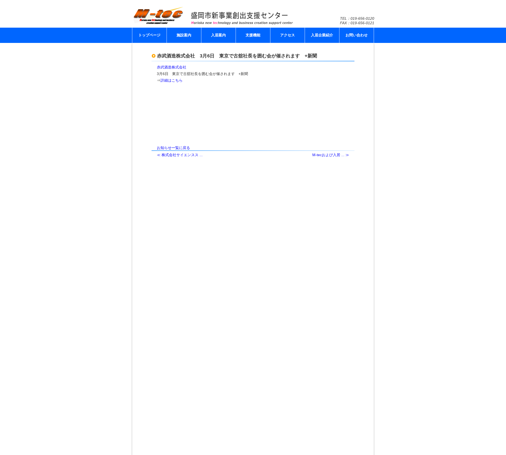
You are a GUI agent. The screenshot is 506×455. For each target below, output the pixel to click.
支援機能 (253, 35)
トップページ (149, 35)
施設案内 (184, 35)
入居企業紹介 (322, 35)
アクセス (287, 35)
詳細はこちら (171, 80)
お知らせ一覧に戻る (173, 148)
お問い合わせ (357, 35)
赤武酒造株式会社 (171, 67)
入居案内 (218, 35)
